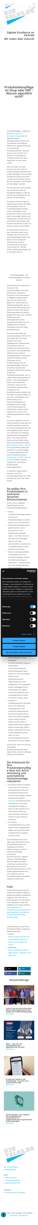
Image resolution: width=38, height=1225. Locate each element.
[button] (10, 969)
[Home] (9, 8)
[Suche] (30, 7)
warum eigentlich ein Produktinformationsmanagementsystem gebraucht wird (19, 909)
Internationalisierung (12, 1180)
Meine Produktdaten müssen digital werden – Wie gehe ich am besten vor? (19, 952)
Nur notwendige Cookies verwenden (19, 652)
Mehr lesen (10, 1014)
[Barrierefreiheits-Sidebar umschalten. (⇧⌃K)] (3, 1214)
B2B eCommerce (11, 1177)
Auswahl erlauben (19, 646)
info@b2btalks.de (10, 1169)
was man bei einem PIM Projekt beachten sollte (18, 914)
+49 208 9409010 (12, 1167)
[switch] (33, 613)
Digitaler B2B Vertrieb (12, 1183)
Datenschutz (23, 1215)
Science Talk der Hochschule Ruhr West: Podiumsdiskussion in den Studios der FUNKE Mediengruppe (19, 1010)
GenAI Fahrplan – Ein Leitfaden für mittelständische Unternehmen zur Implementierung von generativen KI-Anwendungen (19, 1117)
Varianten (11, 801)
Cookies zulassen (19, 640)
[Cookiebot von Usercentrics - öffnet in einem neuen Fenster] (27, 571)
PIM (25, 153)
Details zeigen (26, 634)
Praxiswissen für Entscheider (15, 1193)
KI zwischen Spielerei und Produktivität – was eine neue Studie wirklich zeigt (17, 1081)
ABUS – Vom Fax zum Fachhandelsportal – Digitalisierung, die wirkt (15, 1045)
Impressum (14, 1215)
